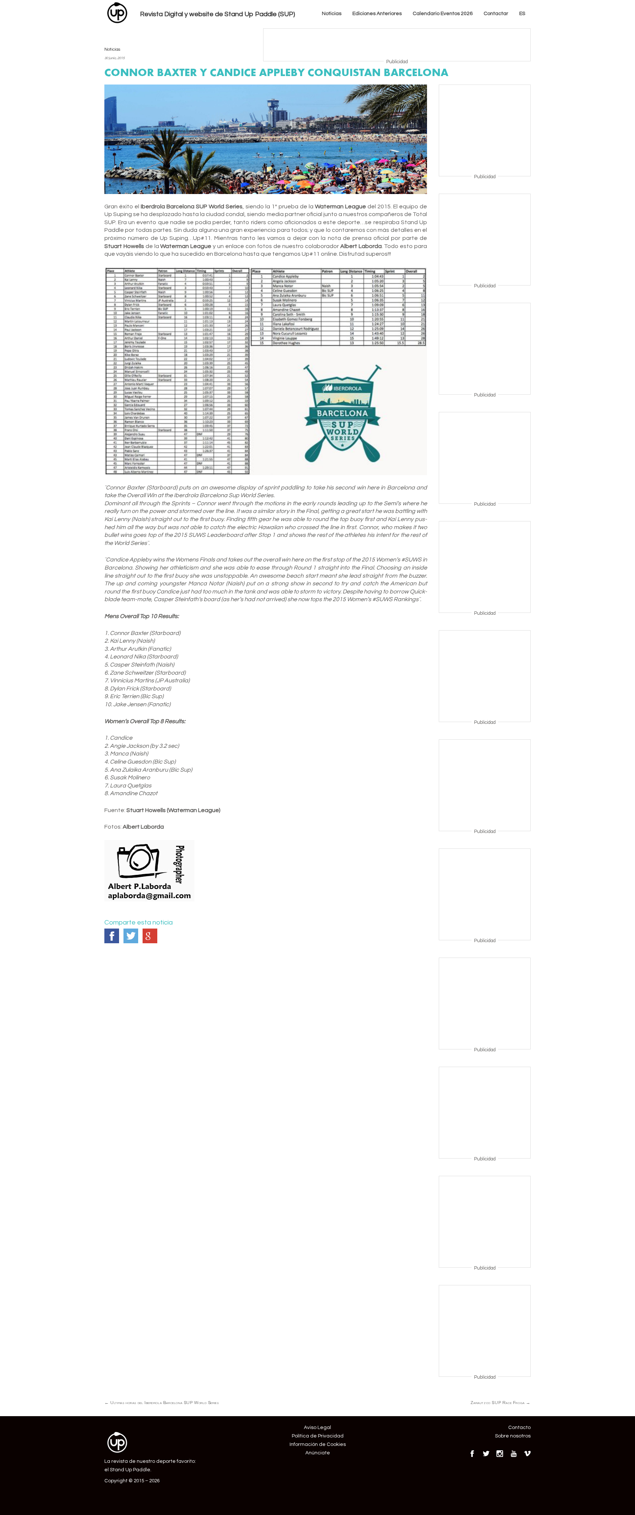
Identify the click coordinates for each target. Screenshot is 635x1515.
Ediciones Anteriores (377, 13)
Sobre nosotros (513, 1436)
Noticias (331, 13)
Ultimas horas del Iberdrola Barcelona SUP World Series (161, 1402)
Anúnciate (317, 1452)
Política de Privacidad (318, 1436)
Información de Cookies (318, 1444)
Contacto (519, 1427)
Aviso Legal (317, 1427)
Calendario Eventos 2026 (443, 13)
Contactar (496, 13)
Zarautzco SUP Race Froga (500, 1402)
